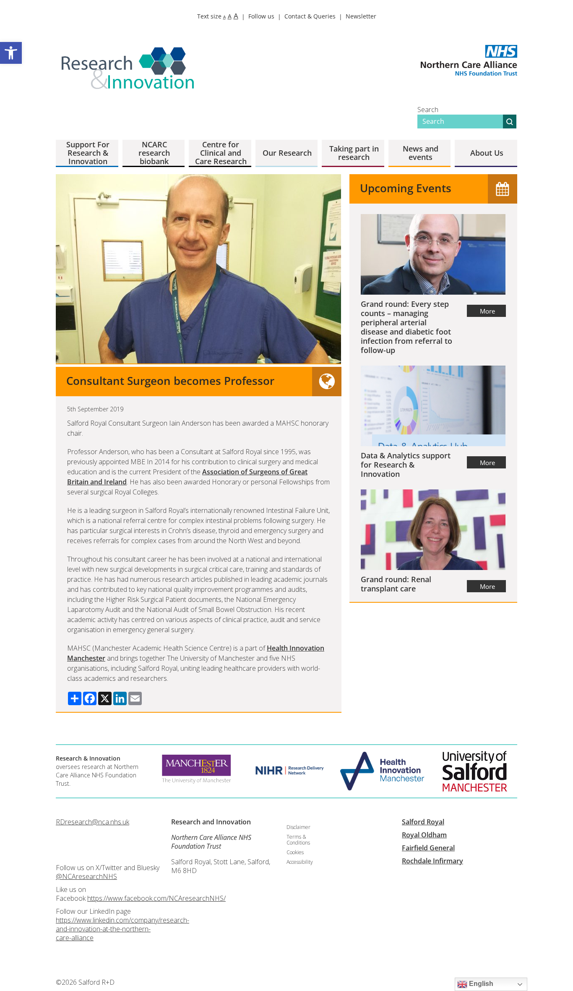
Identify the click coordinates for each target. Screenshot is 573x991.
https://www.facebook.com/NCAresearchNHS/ (156, 898)
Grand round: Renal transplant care (396, 584)
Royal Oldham (424, 834)
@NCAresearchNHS (86, 876)
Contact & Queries (310, 16)
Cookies (295, 852)
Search (427, 109)
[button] (11, 53)
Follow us (261, 16)
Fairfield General (428, 847)
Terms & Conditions (298, 839)
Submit (509, 121)
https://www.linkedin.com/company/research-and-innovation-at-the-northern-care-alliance (122, 928)
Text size (217, 16)
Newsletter (361, 16)
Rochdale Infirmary (432, 860)
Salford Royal (423, 821)
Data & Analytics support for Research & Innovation (406, 464)
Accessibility (299, 861)
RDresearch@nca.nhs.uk (92, 821)
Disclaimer (298, 827)
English (480, 983)
